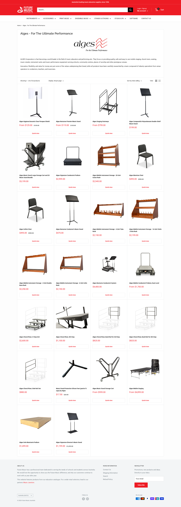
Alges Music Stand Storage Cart (103, 388)
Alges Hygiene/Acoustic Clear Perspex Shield (34, 121)
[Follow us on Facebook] (83, 498)
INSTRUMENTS (32, 18)
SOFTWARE (134, 18)
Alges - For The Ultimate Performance (34, 25)
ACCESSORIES (48, 18)
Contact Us (107, 470)
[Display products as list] (160, 81)
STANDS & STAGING (101, 18)
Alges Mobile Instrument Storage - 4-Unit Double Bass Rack (35, 284)
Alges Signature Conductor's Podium (68, 175)
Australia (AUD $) (23, 495)
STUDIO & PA (119, 18)
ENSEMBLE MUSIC (81, 18)
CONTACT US (146, 18)
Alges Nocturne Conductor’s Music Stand (69, 229)
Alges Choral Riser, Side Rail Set (30, 388)
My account (141, 11)
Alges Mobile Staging (136, 388)
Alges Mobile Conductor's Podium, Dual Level (144, 283)
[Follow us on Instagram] (87, 498)
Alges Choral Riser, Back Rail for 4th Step (142, 337)
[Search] (130, 10)
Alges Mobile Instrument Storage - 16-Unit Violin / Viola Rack (145, 230)
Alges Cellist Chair (25, 229)
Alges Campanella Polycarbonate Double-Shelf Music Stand (145, 123)
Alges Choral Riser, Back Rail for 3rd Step (106, 337)
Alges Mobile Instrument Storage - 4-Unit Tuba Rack (108, 230)
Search (105, 476)
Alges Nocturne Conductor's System (104, 283)
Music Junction (28, 482)
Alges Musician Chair (136, 175)
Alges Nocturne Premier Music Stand (68, 121)
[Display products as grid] (156, 81)
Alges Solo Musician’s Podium (29, 442)
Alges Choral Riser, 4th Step (65, 337)
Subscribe (141, 485)
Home (19, 25)
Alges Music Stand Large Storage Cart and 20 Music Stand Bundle (34, 176)
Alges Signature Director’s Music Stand (69, 442)
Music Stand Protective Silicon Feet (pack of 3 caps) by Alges (71, 390)
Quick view (35, 133)
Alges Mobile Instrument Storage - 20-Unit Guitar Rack (107, 176)
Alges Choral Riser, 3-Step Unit (29, 337)
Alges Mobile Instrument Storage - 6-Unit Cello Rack (71, 284)
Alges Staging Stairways (101, 121)
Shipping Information (110, 473)
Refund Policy (108, 479)
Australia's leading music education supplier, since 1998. (90, 2)
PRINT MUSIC (64, 18)
